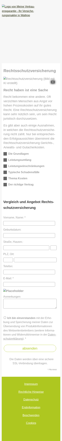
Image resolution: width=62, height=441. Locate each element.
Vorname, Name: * (14, 217)
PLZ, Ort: (8, 254)
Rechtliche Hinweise (31, 391)
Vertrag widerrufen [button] (31, 432)
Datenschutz (31, 399)
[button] (18, 154)
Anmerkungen (11, 296)
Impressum (31, 384)
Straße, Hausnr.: (13, 241)
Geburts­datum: (12, 229)
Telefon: (8, 266)
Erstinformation (31, 407)
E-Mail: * (8, 278)
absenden (29, 348)
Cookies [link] (31, 423)
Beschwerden (31, 415)
